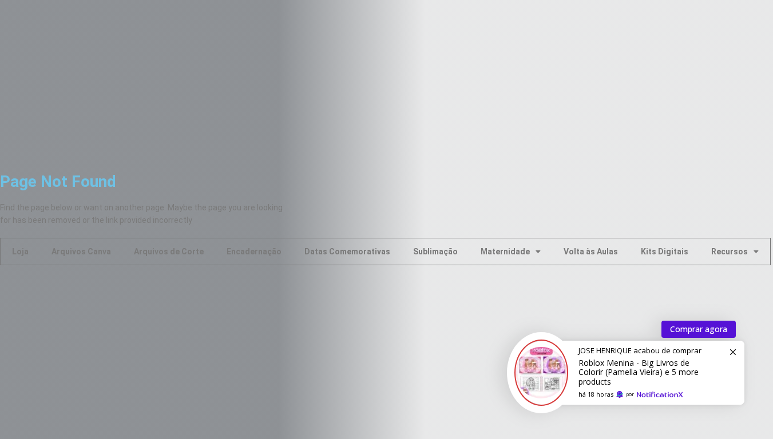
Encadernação (254, 251)
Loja (20, 251)
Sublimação (435, 251)
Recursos (729, 251)
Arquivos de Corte (169, 251)
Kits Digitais (664, 251)
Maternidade (505, 251)
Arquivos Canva (81, 251)
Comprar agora (698, 329)
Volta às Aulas (591, 251)
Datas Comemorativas (347, 251)
